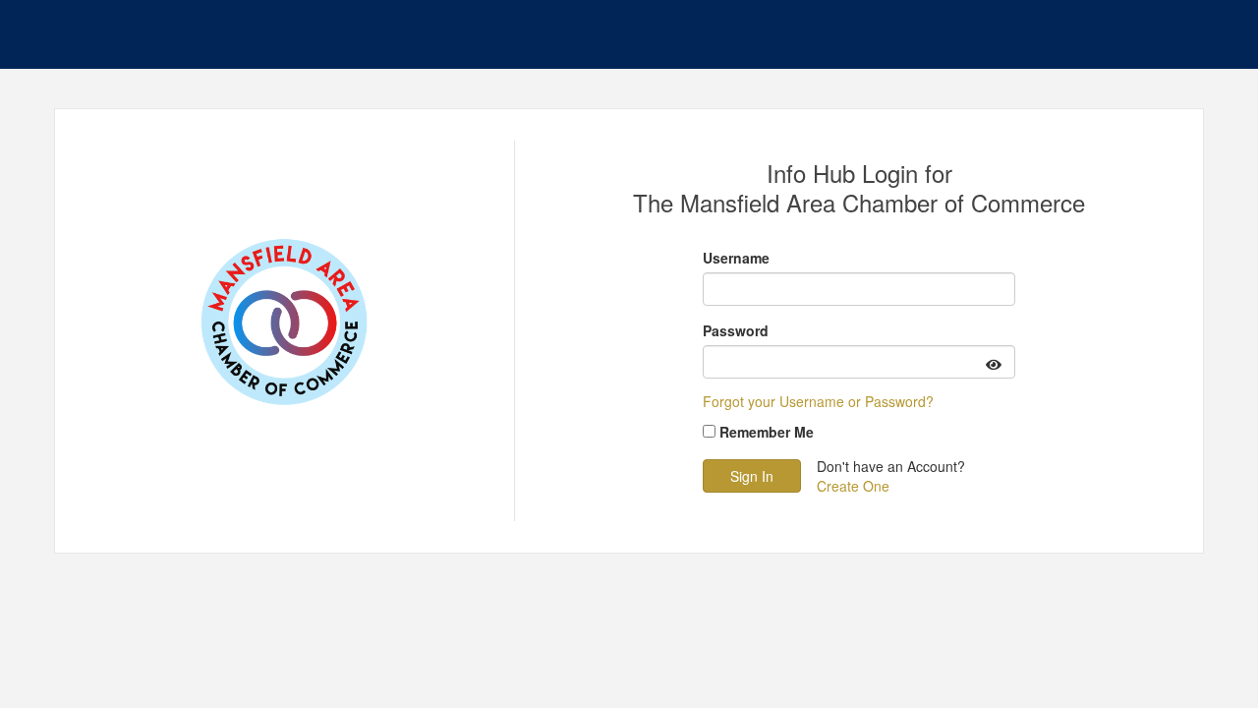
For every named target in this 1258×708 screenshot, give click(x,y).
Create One (853, 486)
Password (736, 330)
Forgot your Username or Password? (818, 401)
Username (736, 257)
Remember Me (766, 432)
